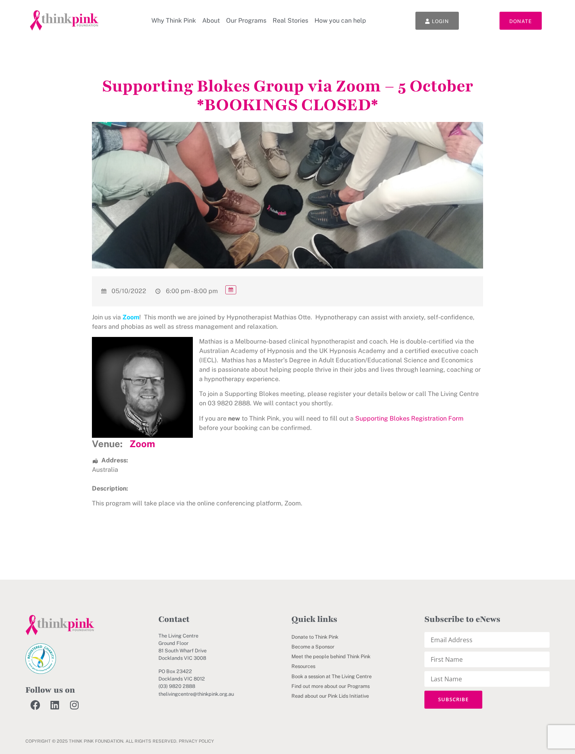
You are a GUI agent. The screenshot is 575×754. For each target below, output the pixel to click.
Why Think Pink (173, 20)
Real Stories (290, 20)
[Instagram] (74, 705)
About (211, 20)
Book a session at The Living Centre (331, 676)
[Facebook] (35, 705)
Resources (303, 666)
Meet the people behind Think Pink (330, 656)
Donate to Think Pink (314, 637)
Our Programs (246, 20)
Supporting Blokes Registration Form (409, 418)
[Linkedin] (55, 705)
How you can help (340, 20)
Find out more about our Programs (330, 686)
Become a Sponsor (312, 647)
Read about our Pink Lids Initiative (330, 696)
